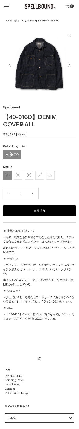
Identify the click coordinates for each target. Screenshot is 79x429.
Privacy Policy (13, 375)
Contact (10, 388)
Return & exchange (17, 393)
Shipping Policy (14, 380)
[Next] (69, 65)
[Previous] (10, 65)
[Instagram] (39, 359)
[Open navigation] (6, 6)
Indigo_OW (12, 154)
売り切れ (40, 210)
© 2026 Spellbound (17, 405)
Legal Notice (12, 384)
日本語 (11, 418)
